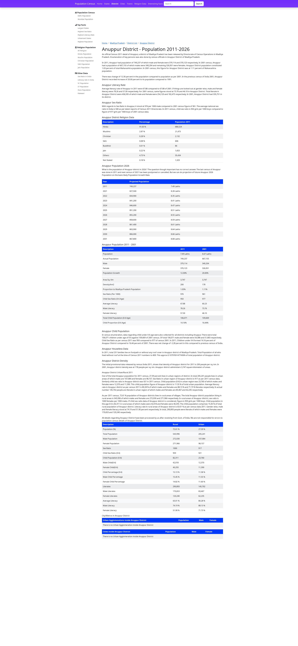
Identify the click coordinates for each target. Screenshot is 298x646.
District (115, 3)
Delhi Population (84, 16)
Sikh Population (84, 64)
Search (199, 3)
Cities (122, 3)
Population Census (85, 3)
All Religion (82, 50)
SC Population (83, 83)
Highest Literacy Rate (86, 35)
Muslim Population (85, 57)
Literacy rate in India (86, 80)
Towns (130, 3)
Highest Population (85, 42)
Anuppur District (147, 43)
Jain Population (84, 67)
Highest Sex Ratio (84, 31)
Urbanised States (84, 38)
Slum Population (84, 90)
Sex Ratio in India (84, 76)
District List (132, 43)
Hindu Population (84, 54)
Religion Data (140, 3)
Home (99, 3)
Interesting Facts (155, 3)
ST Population (83, 86)
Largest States (83, 28)
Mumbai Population (85, 19)
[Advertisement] (162, 26)
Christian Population (86, 61)
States (107, 3)
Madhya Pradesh (117, 43)
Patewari (81, 93)
